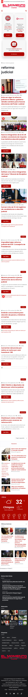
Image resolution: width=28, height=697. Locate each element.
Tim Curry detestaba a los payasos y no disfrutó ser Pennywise (18, 457)
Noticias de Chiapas (7, 648)
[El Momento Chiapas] (14, 6)
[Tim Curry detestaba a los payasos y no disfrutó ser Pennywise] (6, 458)
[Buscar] (26, 11)
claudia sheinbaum (7, 640)
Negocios (23, 645)
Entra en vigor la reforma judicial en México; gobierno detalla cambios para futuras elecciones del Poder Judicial (13, 100)
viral (9, 650)
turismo (4, 650)
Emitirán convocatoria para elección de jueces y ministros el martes (13, 315)
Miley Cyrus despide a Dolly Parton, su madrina (18, 487)
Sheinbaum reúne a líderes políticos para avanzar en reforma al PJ (12, 420)
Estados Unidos (15, 642)
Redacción (5, 205)
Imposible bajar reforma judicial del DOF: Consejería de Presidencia (13, 244)
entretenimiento (5, 642)
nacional (17, 645)
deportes (21, 640)
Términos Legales (12, 689)
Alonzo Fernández (6, 132)
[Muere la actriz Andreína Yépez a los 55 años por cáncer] (14, 625)
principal (22, 648)
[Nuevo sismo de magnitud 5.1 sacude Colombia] (6, 451)
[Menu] (2, 11)
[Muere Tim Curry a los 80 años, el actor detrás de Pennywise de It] (5, 623)
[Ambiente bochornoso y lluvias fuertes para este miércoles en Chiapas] (23, 617)
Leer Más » (6, 114)
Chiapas (14, 637)
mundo (23, 642)
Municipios (4, 645)
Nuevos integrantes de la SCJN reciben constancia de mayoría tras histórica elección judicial (13, 137)
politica (16, 648)
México (11, 645)
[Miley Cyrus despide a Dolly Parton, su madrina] (6, 489)
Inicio (3, 63)
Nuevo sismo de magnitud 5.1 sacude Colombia (18, 449)
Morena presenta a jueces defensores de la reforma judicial (11, 279)
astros (8, 637)
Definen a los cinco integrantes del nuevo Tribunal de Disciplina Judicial (14, 174)
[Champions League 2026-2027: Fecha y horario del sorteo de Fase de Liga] (23, 623)
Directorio (20, 689)
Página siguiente (20, 438)
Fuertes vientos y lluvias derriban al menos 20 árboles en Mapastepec (18, 480)
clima (15, 640)
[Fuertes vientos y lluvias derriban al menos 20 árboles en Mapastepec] (6, 481)
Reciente (14, 444)
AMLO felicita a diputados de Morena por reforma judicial (12, 386)
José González (5, 95)
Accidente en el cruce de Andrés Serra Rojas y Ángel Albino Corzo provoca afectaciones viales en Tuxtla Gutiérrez (18, 466)
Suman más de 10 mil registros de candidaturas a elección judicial (13, 209)
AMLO (3, 637)
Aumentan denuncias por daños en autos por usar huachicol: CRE (11, 350)
